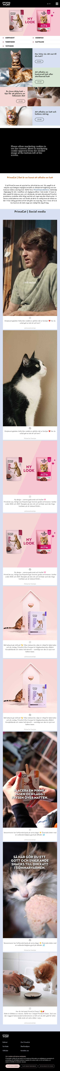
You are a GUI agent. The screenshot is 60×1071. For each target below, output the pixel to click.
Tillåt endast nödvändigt (29, 1066)
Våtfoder (9, 46)
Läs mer (24, 1062)
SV (48, 4)
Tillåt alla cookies (12, 1066)
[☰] (57, 4)
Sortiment (9, 38)
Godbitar (39, 38)
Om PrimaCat (25, 1042)
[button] (30, 274)
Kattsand (39, 42)
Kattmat (4, 1042)
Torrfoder (10, 42)
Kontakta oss (25, 1051)
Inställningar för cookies (46, 1066)
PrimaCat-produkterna (42, 190)
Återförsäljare (25, 1046)
